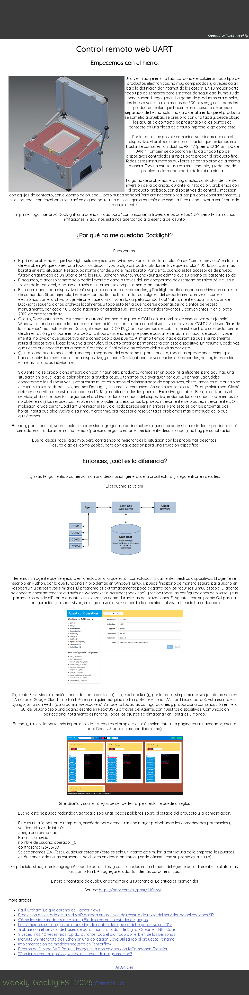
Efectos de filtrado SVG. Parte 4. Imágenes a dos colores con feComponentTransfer (93, 948)
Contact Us (109, 983)
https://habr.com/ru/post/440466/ (130, 889)
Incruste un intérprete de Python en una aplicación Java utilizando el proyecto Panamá (96, 939)
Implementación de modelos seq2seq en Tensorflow (64, 944)
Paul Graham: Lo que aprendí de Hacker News (59, 910)
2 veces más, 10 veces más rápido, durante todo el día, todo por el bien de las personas (96, 934)
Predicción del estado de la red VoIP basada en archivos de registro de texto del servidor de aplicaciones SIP (116, 914)
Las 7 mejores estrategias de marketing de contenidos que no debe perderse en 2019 (95, 924)
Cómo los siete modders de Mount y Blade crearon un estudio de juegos (83, 919)
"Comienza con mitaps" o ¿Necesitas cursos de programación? (75, 953)
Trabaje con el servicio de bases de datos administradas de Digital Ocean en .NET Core (96, 929)
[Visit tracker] (245, 982)
